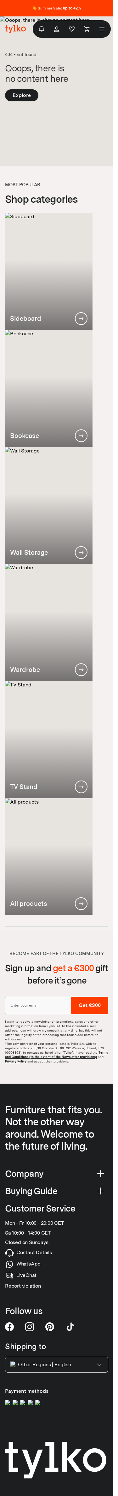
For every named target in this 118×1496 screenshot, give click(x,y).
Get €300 (90, 1005)
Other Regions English (44, 1364)
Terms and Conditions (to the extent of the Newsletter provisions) (56, 1054)
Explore (22, 95)
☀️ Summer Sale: (56, 8)
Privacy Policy (15, 1061)
